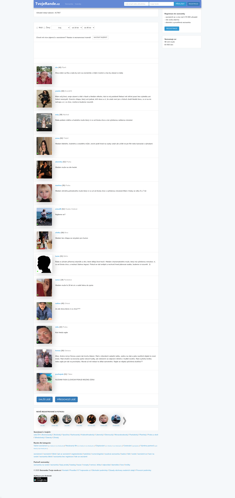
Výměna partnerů (147, 446)
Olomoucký (109, 435)
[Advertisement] (96, 50)
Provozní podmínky (143, 470)
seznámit (47, 454)
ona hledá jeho (59, 446)
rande (134, 454)
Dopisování (100, 446)
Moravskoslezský (121, 435)
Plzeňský (143, 435)
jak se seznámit (64, 454)
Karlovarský (75, 435)
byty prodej (64, 465)
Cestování (128, 446)
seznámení (38, 454)
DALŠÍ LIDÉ (45, 399)
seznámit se (142, 454)
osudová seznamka (112, 454)
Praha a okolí (153, 435)
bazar (79, 465)
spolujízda (136, 446)
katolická (87, 454)
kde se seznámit (81, 457)
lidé (129, 454)
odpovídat (106, 465)
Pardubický (133, 435)
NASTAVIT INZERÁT (100, 37)
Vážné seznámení (41, 446)
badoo (123, 454)
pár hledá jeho (43, 448)
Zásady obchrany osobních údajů (122, 470)
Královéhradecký (87, 435)
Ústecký (49, 437)
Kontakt (65, 470)
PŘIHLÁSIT (180, 4)
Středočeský (39, 437)
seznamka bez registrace (63, 457)
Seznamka (69, 4)
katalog (73, 465)
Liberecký (99, 435)
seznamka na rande (41, 465)
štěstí (54, 454)
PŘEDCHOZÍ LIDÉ (66, 399)
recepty (86, 465)
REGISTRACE (193, 4)
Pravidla (73, 470)
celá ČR (37, 435)
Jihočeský (57, 435)
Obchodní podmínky (99, 470)
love (122, 465)
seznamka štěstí (46, 457)
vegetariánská (76, 454)
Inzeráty (78, 4)
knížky (127, 465)
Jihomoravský (46, 435)
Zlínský (56, 437)
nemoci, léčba (95, 465)
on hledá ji (51, 446)
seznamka (55, 465)
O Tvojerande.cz (83, 470)
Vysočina (65, 435)
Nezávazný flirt (71, 446)
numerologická (97, 454)
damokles (115, 465)
